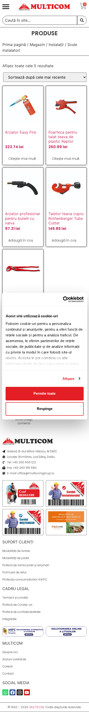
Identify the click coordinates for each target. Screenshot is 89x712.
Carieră (7, 666)
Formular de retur (14, 572)
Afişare (68, 379)
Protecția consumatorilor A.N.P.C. (25, 579)
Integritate (9, 619)
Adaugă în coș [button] (20, 240)
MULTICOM (36, 707)
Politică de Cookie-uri (17, 605)
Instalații (56, 44)
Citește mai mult (22, 158)
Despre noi (10, 652)
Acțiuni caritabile (14, 659)
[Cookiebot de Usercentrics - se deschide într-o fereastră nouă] (63, 299)
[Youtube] (27, 692)
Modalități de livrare (16, 551)
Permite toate (44, 393)
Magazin (37, 44)
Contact (8, 674)
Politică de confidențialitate (21, 612)
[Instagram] (20, 692)
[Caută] (82, 20)
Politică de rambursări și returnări (25, 565)
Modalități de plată (15, 558)
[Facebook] (12, 692)
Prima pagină (14, 44)
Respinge (44, 409)
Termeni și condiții (15, 598)
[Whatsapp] (5, 692)
